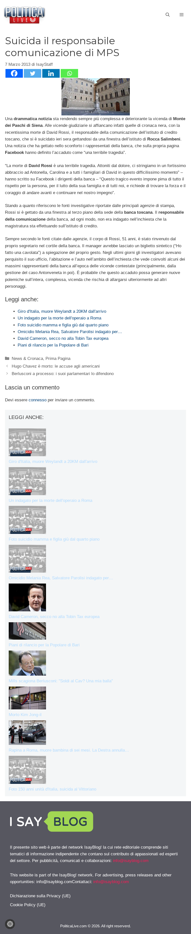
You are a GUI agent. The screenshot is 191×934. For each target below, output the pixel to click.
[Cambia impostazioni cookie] (10, 924)
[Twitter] (32, 73)
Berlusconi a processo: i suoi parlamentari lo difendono (63, 373)
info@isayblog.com (130, 860)
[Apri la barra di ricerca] (168, 15)
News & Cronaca (27, 358)
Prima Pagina (58, 358)
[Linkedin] (51, 73)
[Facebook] (14, 73)
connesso (38, 400)
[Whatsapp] (69, 73)
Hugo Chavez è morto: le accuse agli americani (56, 366)
